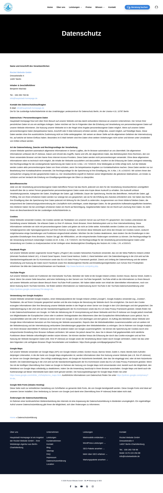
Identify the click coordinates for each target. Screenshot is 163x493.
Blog (48, 447)
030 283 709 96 (131, 450)
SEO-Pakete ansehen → (94, 448)
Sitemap (50, 451)
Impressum (51, 457)
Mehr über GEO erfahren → (95, 454)
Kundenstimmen (53, 441)
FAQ (48, 454)
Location (50, 464)
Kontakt (49, 444)
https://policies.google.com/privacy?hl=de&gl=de (31, 289)
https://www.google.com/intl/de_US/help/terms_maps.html (35, 375)
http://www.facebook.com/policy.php (82, 266)
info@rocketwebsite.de (129, 456)
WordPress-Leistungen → (94, 443)
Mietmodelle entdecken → (94, 437)
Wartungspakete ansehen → (95, 460)
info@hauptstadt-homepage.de (23, 98)
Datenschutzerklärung (56, 461)
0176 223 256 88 (132, 453)
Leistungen (51, 437)
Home (12, 417)
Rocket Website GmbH (20, 72)
